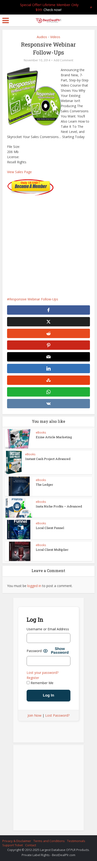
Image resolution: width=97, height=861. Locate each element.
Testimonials (76, 841)
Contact (30, 845)
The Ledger (44, 484)
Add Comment (63, 60)
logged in (34, 586)
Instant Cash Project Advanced (47, 459)
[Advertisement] (48, 244)
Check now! (52, 9)
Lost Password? (57, 715)
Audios (42, 37)
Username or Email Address (48, 629)
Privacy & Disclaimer (16, 841)
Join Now (34, 715)
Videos (55, 37)
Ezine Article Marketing (54, 437)
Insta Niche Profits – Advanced (59, 506)
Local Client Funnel (50, 528)
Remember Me (41, 683)
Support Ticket (12, 845)
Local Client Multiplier (52, 549)
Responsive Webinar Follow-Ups (33, 299)
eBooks (41, 432)
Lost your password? (42, 672)
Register (33, 677)
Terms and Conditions (49, 841)
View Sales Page (19, 172)
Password (34, 651)
